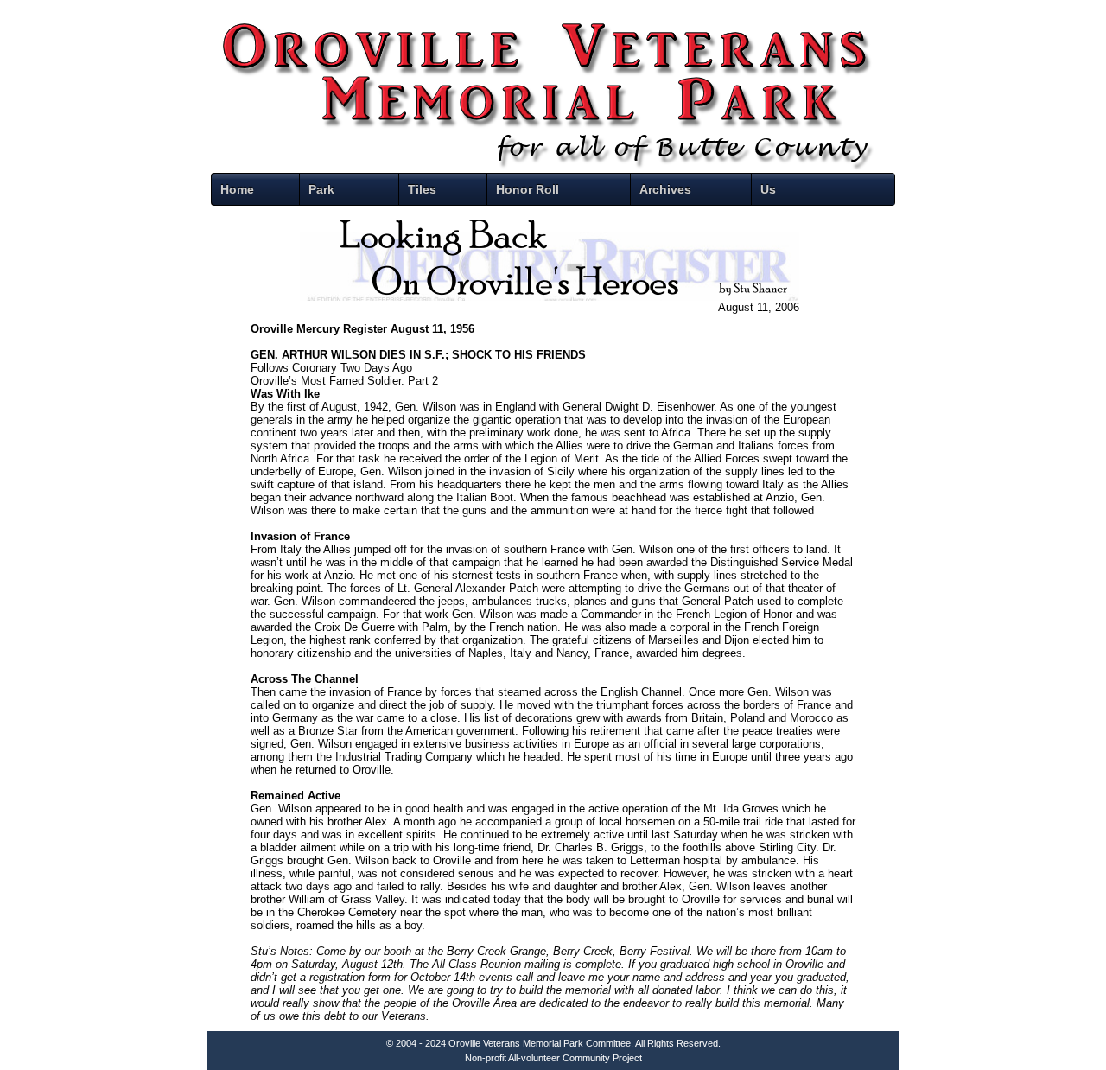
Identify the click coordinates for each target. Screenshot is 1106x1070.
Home (237, 189)
